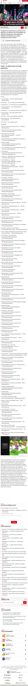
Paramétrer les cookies (19, 667)
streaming (4, 82)
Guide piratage (20, 2)
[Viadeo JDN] (20, 680)
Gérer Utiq (25, 667)
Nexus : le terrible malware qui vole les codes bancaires (14, 577)
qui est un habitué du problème (14, 51)
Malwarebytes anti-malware (8, 510)
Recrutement (3, 667)
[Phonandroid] (20, 683)
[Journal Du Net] (20, 675)
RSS (9, 668)
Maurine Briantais (4, 27)
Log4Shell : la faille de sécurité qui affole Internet (13, 591)
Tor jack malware (6, 515)
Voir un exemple (24, 604)
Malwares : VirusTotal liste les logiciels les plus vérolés (14, 529)
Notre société (16, 666)
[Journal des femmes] (7, 675)
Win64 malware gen (6, 519)
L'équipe (11, 666)
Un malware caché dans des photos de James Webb (14, 551)
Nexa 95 (4, 517)
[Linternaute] (7, 677)
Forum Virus (15, 519)
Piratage (10, 2)
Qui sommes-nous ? (5, 666)
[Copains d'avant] (7, 680)
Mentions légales (14, 668)
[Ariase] (7, 683)
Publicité (20, 666)
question (25, 0)
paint (17, 255)
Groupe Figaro (20, 668)
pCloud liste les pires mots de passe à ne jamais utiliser (14, 583)
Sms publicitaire (5, 513)
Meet (2, 432)
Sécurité (5, 2)
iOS (3, 96)
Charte (7, 668)
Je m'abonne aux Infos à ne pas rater (12, 40)
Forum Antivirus (18, 515)
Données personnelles (10, 667)
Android (4, 124)
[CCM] (5, 1)
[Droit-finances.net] (20, 678)
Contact (24, 666)
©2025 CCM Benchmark (14, 669)
